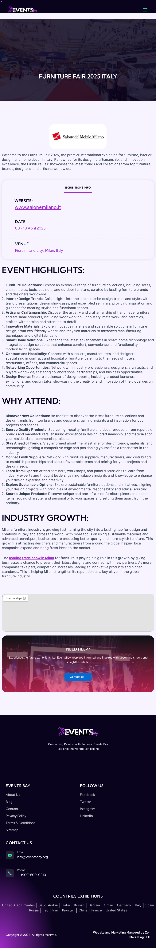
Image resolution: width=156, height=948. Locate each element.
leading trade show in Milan (31, 558)
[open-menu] (145, 10)
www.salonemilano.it (38, 207)
